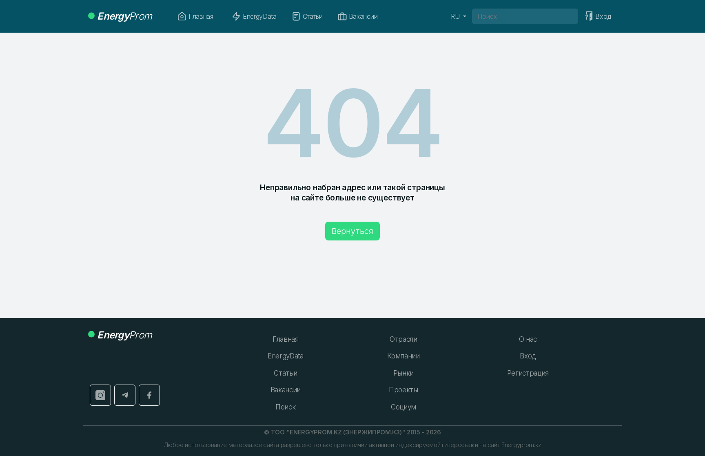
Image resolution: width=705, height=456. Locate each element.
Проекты (403, 390)
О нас (528, 339)
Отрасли (403, 339)
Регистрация (528, 373)
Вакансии (363, 16)
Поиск (285, 407)
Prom (124, 16)
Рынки (403, 373)
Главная (200, 16)
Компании (403, 356)
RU (456, 16)
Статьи (313, 16)
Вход (528, 356)
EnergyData (260, 16)
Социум (403, 407)
